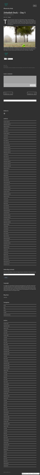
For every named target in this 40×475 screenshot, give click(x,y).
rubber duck (24, 67)
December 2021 (6, 147)
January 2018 (6, 240)
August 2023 (6, 126)
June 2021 (5, 154)
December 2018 (6, 416)
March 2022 (6, 142)
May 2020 (5, 175)
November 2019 (6, 189)
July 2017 (5, 249)
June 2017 (5, 252)
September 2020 (7, 166)
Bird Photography (6, 67)
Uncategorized (11, 14)
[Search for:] (20, 100)
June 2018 (5, 430)
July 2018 (5, 226)
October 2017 (6, 245)
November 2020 (6, 163)
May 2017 (5, 254)
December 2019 (6, 187)
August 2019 (6, 196)
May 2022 (5, 138)
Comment (33, 85)
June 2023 (5, 128)
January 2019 (6, 212)
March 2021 (6, 156)
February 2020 (6, 182)
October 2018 (6, 219)
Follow (6, 277)
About (5, 310)
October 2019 (6, 191)
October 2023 (6, 121)
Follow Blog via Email (9, 269)
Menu (35, 5)
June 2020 (5, 173)
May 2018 (5, 231)
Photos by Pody (8, 8)
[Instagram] (4, 113)
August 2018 (6, 224)
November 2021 (6, 149)
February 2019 (6, 210)
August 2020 (6, 168)
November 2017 (6, 242)
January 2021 (6, 159)
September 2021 (6, 152)
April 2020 (5, 177)
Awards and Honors (7, 314)
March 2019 (6, 409)
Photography (6, 14)
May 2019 (5, 203)
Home (5, 305)
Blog (4, 307)
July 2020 (5, 170)
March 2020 (6, 180)
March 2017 (6, 259)
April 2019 (5, 205)
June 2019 (5, 402)
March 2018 (6, 437)
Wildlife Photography (32, 67)
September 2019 (6, 395)
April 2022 (5, 140)
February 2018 (6, 238)
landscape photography (19, 67)
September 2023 (7, 124)
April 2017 (5, 256)
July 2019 (5, 198)
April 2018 (5, 233)
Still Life (27, 67)
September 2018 (6, 423)
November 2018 (6, 217)
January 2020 (6, 184)
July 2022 (5, 135)
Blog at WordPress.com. (7, 472)
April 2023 (5, 131)
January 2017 (6, 263)
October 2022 (6, 133)
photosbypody (6, 66)
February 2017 (6, 261)
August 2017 (6, 247)
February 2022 (6, 145)
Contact (5, 312)
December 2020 (6, 161)
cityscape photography (12, 67)
